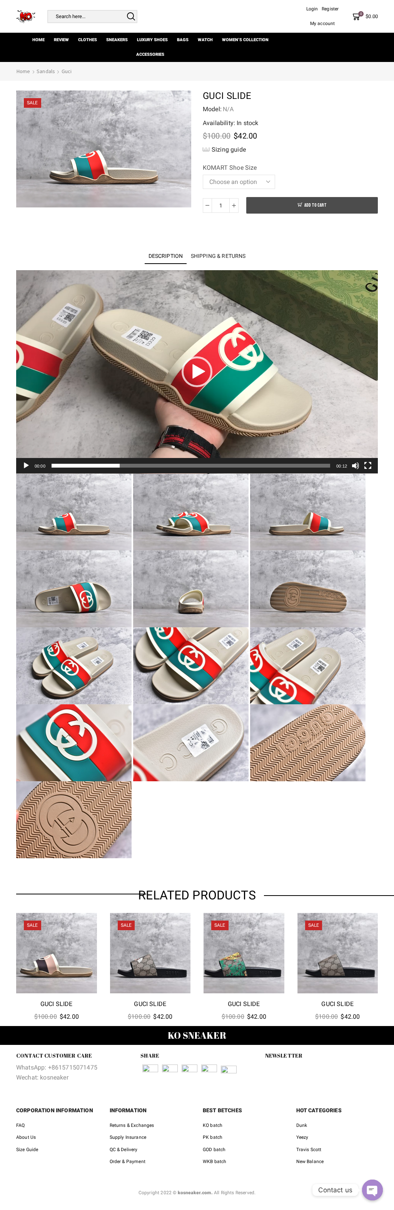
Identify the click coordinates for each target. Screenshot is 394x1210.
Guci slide (56, 1004)
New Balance (310, 1161)
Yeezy (302, 1137)
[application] (197, 372)
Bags (183, 39)
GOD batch (214, 1149)
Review (61, 39)
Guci (67, 71)
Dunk (301, 1125)
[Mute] (355, 466)
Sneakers (117, 39)
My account (322, 23)
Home (38, 39)
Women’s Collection (245, 39)
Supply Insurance (128, 1137)
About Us (26, 1137)
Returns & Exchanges (132, 1125)
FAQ (20, 1125)
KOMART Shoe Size (230, 167)
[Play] (26, 466)
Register (330, 9)
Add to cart (315, 205)
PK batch (212, 1137)
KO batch (212, 1125)
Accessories (150, 54)
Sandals (46, 71)
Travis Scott (309, 1149)
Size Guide (27, 1149)
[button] (197, 371)
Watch (205, 39)
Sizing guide (229, 149)
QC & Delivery (124, 1149)
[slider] (191, 466)
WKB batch (214, 1161)
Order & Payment (127, 1161)
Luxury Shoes (152, 39)
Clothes (87, 39)
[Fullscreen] (368, 466)
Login (312, 9)
